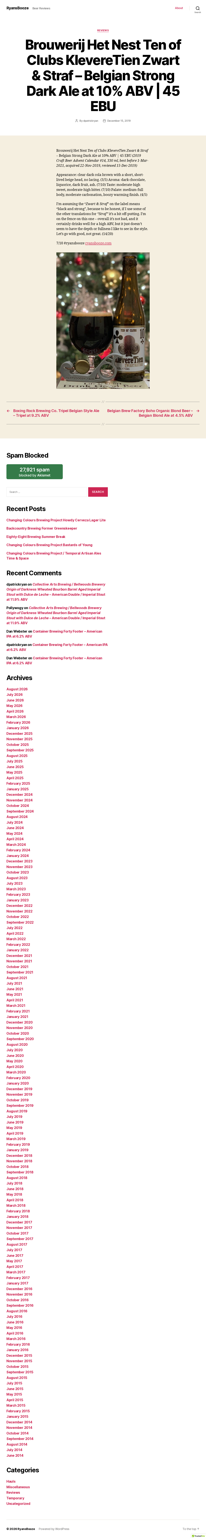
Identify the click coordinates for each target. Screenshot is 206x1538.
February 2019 (18, 1145)
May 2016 (14, 1328)
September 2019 (19, 1106)
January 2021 (17, 1017)
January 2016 (17, 1350)
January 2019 (17, 1150)
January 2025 (17, 789)
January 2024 (17, 856)
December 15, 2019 (119, 120)
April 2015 (14, 1400)
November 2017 (19, 1228)
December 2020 (19, 1022)
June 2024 (15, 828)
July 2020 (14, 1050)
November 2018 (19, 1161)
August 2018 (16, 1178)
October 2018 (17, 1167)
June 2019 (14, 1122)
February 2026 (18, 722)
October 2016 (17, 1300)
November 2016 (19, 1294)
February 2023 (18, 895)
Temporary (15, 1498)
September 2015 (19, 1372)
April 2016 (14, 1333)
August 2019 (16, 1111)
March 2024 (16, 845)
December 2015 (19, 1356)
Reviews (103, 30)
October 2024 (17, 806)
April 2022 (14, 933)
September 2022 (20, 922)
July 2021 (14, 983)
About (179, 8)
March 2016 (15, 1339)
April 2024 (14, 839)
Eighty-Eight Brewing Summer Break (35, 537)
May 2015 (14, 1394)
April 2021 (14, 1000)
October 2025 (17, 745)
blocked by (40, 472)
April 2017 (14, 1267)
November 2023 (19, 867)
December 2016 (19, 1289)
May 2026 (14, 706)
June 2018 (14, 1189)
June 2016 (14, 1322)
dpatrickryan (90, 120)
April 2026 (14, 711)
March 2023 (16, 889)
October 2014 (17, 1433)
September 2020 (20, 1039)
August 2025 (17, 756)
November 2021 (19, 961)
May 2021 (14, 994)
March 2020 (16, 1072)
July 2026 (14, 695)
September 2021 (19, 972)
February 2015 (18, 1411)
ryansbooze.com (98, 243)
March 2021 (15, 1006)
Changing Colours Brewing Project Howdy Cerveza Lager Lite (56, 520)
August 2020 (17, 1045)
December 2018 (19, 1156)
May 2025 (14, 772)
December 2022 (19, 906)
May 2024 (14, 834)
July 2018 (14, 1183)
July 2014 (14, 1450)
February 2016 (18, 1344)
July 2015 (14, 1383)
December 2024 (19, 795)
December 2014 (19, 1422)
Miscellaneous (18, 1487)
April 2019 (14, 1133)
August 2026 (17, 689)
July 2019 (14, 1117)
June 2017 (14, 1256)
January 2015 (17, 1417)
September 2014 (19, 1439)
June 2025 (15, 767)
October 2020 (17, 1033)
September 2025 (20, 750)
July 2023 (14, 883)
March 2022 (16, 939)
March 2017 (15, 1272)
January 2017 (17, 1283)
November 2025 (19, 739)
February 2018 (18, 1211)
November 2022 (19, 911)
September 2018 (19, 1172)
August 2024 (17, 817)
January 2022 (17, 950)
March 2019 (15, 1139)
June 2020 (15, 1056)
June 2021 (14, 989)
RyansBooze (17, 8)
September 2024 (20, 811)
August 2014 (16, 1444)
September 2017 (19, 1239)
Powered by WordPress (54, 1529)
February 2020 (18, 1078)
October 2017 (17, 1233)
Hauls (11, 1481)
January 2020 (17, 1083)
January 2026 (17, 728)
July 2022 (14, 928)
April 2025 (14, 778)
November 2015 (19, 1361)
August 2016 (16, 1311)
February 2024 (18, 850)
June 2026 (15, 700)
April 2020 (14, 1067)
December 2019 (19, 1089)
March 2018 (15, 1206)
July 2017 (14, 1250)
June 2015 (14, 1389)
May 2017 (14, 1261)
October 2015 (17, 1367)
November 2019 (19, 1094)
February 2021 (18, 1011)
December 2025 (19, 734)
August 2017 (16, 1244)
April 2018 (14, 1200)
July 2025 (14, 761)
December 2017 (19, 1222)
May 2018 (14, 1194)
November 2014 (19, 1428)
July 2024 (14, 822)
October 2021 (17, 967)
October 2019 (17, 1100)
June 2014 (14, 1455)
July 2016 (14, 1317)
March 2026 (16, 717)
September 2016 (19, 1305)
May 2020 (14, 1061)
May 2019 (14, 1128)
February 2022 (18, 945)
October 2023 (17, 872)
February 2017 (18, 1278)
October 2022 (17, 917)
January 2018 (17, 1217)
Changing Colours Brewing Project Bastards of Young (49, 545)
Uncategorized (18, 1504)
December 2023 (19, 861)
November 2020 (19, 1028)
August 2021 (16, 978)
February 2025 (18, 783)
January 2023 (17, 900)
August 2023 (17, 878)
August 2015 (16, 1378)
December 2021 (19, 956)
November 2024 (19, 800)
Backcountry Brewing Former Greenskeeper (41, 528)
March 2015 (15, 1405)
